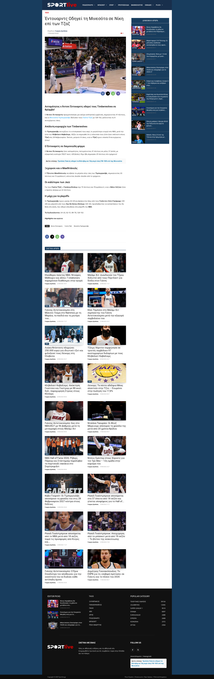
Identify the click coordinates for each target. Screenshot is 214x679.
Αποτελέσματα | (136, 656)
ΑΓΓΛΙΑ (134, 48)
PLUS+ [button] (158, 5)
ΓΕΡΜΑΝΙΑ (135, 102)
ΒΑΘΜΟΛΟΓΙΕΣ (137, 5)
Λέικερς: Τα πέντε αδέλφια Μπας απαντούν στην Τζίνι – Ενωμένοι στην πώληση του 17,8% (105, 388)
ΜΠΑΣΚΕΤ (101, 5)
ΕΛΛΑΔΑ (134, 75)
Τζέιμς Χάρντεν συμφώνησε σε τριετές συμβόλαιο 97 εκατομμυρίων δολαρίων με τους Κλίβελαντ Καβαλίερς (105, 351)
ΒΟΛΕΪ (134, 115)
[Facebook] (103, 93)
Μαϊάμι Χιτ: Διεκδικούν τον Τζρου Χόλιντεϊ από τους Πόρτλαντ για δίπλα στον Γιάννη (106, 278)
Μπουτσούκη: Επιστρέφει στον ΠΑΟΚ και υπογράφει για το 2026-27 (157, 70)
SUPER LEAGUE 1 (137, 61)
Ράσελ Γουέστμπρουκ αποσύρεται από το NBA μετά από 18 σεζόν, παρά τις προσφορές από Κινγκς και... (63, 537)
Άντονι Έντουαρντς (72, 106)
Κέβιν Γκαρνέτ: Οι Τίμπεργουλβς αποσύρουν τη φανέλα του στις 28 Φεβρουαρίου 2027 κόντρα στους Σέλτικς (63, 499)
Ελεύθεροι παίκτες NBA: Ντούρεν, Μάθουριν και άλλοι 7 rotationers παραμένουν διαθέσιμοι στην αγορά (63, 278)
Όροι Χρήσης (148, 677)
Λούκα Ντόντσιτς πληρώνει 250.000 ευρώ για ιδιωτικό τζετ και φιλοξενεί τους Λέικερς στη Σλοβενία (64, 351)
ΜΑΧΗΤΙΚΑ (135, 34)
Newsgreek (147, 656)
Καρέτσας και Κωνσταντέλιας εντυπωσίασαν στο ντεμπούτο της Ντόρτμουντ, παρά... (157, 97)
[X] (108, 93)
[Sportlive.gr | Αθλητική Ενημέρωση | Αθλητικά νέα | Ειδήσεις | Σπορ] (60, 647)
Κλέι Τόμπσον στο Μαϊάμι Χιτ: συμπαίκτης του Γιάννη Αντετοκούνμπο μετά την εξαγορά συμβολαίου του (106, 314)
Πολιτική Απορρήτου (160, 677)
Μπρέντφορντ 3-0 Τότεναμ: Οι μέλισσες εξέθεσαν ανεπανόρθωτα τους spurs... (157, 43)
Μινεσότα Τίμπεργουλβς (60, 117)
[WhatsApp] (113, 93)
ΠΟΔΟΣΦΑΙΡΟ (87, 5)
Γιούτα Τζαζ (87, 117)
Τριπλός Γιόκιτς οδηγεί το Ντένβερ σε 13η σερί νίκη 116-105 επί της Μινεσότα (90, 161)
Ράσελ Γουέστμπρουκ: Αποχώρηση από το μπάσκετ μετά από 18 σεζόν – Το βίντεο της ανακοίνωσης (106, 536)
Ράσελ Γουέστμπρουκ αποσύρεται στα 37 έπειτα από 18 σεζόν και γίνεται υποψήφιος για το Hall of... (106, 498)
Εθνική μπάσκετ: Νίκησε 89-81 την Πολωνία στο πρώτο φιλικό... (157, 124)
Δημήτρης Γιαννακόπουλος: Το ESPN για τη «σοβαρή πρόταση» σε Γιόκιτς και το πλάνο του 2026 (106, 574)
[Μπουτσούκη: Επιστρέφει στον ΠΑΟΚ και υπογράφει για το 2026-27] (138, 71)
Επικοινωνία (139, 677)
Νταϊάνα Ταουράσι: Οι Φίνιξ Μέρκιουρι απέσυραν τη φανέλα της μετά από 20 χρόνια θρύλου (107, 426)
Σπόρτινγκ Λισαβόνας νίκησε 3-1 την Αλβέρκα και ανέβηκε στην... (157, 83)
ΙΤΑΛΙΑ (134, 142)
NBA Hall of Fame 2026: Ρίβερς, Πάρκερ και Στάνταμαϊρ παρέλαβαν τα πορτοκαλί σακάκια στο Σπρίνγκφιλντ (63, 462)
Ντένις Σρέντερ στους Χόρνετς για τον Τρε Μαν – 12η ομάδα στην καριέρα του (106, 461)
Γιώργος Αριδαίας (61, 31)
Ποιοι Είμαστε (129, 677)
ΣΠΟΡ (111, 5)
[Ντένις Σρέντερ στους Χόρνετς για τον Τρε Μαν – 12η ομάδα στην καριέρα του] (107, 445)
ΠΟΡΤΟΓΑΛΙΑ (136, 88)
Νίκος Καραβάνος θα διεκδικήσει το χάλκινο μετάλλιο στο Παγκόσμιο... (156, 29)
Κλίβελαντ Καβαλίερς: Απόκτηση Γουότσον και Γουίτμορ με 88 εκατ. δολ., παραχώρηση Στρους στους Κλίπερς (63, 389)
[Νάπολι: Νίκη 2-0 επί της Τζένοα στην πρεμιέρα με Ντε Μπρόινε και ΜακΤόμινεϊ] (138, 138)
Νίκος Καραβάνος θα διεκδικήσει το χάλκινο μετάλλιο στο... (68, 603)
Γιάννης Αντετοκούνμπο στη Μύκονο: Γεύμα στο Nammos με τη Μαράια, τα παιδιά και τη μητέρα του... (63, 314)
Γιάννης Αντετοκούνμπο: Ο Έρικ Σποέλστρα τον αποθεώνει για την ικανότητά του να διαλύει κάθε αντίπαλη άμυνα (63, 575)
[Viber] (118, 93)
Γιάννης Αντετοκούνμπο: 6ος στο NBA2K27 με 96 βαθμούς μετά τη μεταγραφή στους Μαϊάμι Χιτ (62, 426)
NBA (47, 13)
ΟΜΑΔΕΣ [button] (148, 5)
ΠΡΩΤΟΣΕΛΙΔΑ (123, 5)
